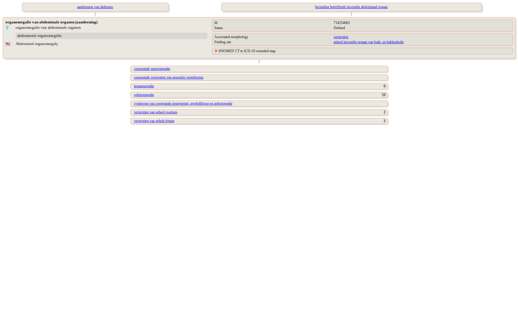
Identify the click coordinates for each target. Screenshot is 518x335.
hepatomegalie (144, 86)
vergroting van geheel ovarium (155, 112)
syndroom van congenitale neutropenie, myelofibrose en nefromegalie (183, 103)
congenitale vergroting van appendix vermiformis (169, 77)
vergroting (341, 37)
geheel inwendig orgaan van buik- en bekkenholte (369, 42)
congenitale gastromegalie (152, 69)
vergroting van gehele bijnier (154, 121)
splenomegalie (144, 95)
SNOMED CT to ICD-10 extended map (247, 51)
